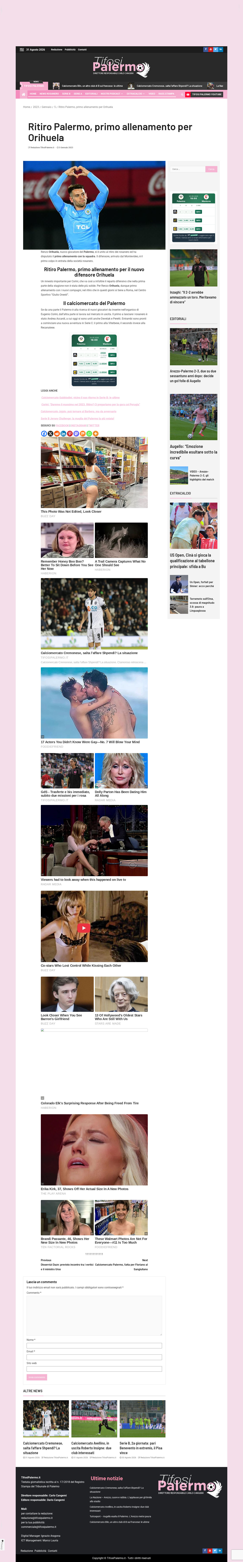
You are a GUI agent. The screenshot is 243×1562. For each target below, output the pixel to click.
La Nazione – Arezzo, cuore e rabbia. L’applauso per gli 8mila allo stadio (182, 85)
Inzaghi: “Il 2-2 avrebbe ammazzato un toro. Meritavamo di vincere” (193, 297)
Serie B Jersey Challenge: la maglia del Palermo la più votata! (77, 418)
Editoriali (91, 93)
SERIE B (66, 93)
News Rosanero (49, 93)
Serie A (78, 93)
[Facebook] (44, 434)
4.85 (95, 363)
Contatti (82, 49)
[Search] (182, 94)
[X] (50, 434)
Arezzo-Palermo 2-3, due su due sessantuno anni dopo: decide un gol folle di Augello (193, 376)
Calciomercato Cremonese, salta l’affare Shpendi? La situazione (99, 85)
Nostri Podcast (110, 93)
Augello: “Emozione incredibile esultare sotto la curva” (193, 452)
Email (31, 1351)
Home (33, 93)
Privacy (2, 1546)
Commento (34, 1292)
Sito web (32, 1363)
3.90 (88, 363)
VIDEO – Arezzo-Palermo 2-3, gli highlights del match (202, 475)
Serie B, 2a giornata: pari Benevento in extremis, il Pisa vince (141, 1448)
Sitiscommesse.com (192, 235)
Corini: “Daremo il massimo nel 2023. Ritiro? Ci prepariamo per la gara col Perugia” (90, 404)
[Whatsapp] (89, 434)
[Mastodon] (76, 434)
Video (152, 93)
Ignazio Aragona (50, 1535)
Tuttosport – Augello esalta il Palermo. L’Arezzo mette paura (120, 1516)
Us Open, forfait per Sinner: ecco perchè (202, 584)
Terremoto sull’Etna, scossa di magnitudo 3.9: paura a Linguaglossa (202, 604)
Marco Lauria (50, 1540)
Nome (31, 1339)
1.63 (81, 363)
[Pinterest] (70, 434)
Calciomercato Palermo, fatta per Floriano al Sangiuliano (121, 1265)
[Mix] (83, 434)
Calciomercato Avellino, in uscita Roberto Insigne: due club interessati (91, 1448)
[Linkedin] (63, 434)
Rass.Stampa (166, 93)
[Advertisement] (121, 23)
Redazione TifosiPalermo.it (42, 147)
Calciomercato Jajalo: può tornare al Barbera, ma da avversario (78, 411)
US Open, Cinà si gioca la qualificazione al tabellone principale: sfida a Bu (192, 560)
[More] (96, 434)
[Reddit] (57, 434)
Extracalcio (134, 93)
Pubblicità (70, 49)
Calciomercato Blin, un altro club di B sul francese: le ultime (119, 1522)
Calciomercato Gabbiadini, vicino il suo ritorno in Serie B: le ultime (80, 397)
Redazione (56, 49)
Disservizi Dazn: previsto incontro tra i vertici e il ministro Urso (67, 1265)
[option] (194, 279)
